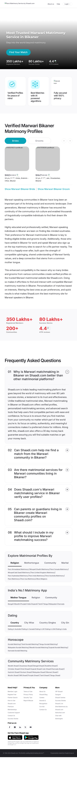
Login (67, 4)
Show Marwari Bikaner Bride (20, 189)
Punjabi (23, 604)
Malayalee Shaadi (39, 672)
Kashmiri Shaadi (13, 672)
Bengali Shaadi (38, 666)
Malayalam (53, 604)
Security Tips (28, 697)
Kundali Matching (14, 644)
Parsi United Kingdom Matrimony (43, 572)
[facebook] (9, 727)
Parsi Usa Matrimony (28, 579)
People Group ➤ (69, 753)
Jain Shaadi (47, 669)
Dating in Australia (14, 629)
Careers (41, 697)
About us (51, 4)
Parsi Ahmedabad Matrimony (18, 569)
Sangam (58, 694)
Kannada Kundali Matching (17, 651)
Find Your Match (18, 52)
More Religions (42, 579)
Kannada (61, 604)
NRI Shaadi (23, 675)
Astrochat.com (60, 713)
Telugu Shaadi (55, 675)
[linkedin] (20, 727)
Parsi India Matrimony (36, 576)
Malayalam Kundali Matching (18, 647)
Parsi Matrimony (14, 579)
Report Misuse (28, 700)
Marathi (17, 604)
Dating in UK (39, 629)
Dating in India (61, 629)
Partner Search (12, 697)
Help (58, 4)
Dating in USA (50, 629)
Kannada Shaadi (58, 669)
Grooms (39, 140)
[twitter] (25, 727)
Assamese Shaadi (26, 666)
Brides (15, 140)
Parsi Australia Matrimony (54, 576)
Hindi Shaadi (25, 669)
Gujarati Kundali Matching (58, 647)
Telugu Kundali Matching (48, 644)
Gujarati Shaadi (36, 669)
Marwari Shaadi (51, 672)
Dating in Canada (28, 629)
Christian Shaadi (14, 669)
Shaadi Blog (43, 694)
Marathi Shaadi (13, 666)
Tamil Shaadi (44, 675)
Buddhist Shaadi (51, 666)
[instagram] (15, 727)
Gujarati (34, 604)
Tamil (40, 604)
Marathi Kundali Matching (39, 647)
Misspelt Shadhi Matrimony (39, 569)
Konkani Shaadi (26, 672)
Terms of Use (28, 691)
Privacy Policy (28, 694)
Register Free (12, 694)
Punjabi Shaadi (33, 675)
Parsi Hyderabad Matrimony (18, 576)
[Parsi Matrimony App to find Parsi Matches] (15, 737)
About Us (42, 691)
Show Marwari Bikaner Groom (54, 189)
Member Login (12, 691)
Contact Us (11, 716)
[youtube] (30, 727)
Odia (29, 604)
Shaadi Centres (60, 697)
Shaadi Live (59, 703)
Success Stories (13, 719)
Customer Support (14, 713)
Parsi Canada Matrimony (59, 569)
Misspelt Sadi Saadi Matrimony (19, 572)
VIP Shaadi (59, 691)
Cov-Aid (41, 706)
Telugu (45, 604)
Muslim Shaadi (13, 675)
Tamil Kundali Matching (30, 644)
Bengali (10, 604)
